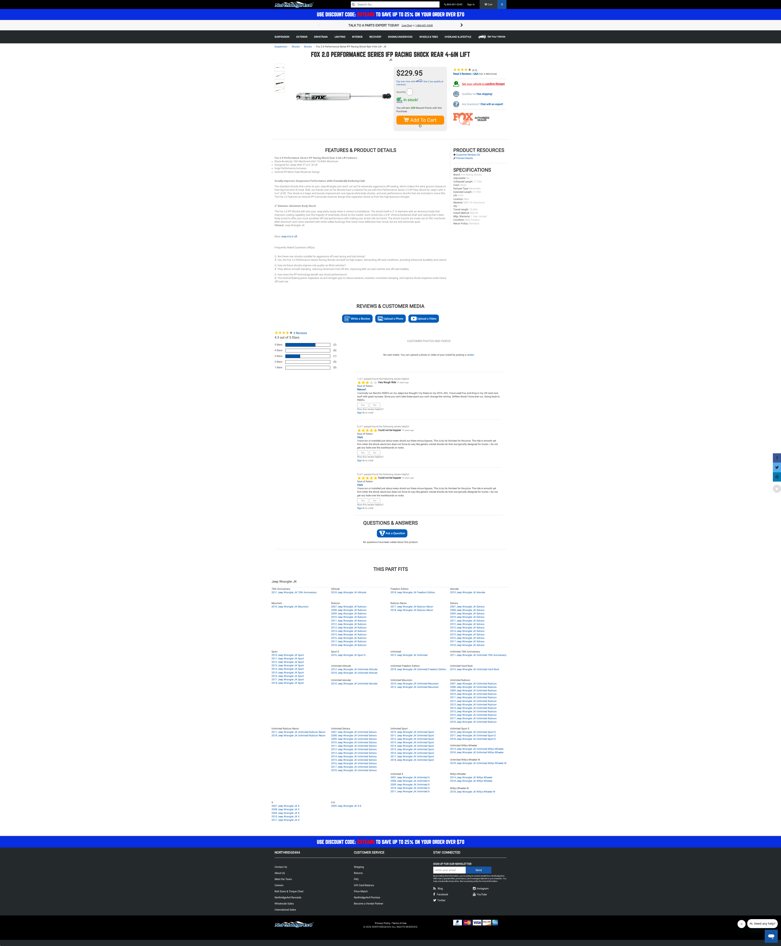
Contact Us (281, 866)
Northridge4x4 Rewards (288, 897)
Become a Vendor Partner (368, 903)
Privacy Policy (382, 923)
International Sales (285, 909)
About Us (280, 873)
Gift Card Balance (364, 885)
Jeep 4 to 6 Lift (289, 236)
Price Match (361, 891)
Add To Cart (422, 120)
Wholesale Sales (284, 903)
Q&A (475, 73)
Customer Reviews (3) (468, 154)
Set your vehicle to (483, 84)
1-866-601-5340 (424, 25)
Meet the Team (283, 879)
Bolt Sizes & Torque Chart (289, 891)
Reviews (300, 333)
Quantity (401, 92)
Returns (358, 873)
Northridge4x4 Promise (367, 897)
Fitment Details (464, 158)
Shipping (359, 866)
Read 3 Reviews (462, 73)
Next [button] (462, 25)
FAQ (356, 879)
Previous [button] (319, 25)
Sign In (471, 4)
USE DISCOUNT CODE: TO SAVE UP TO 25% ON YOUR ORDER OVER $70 (390, 14)
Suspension (281, 46)
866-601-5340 (454, 4)
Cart (495, 4)
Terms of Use (399, 923)
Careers (279, 885)
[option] (390, 25)
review (470, 354)
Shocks (296, 46)
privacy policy (473, 881)
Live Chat (407, 25)
